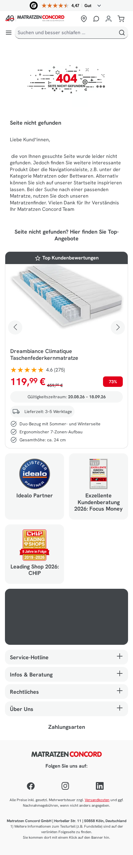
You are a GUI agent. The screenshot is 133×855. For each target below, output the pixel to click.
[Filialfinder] (84, 19)
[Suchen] (122, 32)
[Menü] (8, 32)
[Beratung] (96, 19)
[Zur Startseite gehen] (41, 19)
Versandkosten (97, 799)
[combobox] (65, 32)
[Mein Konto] (108, 19)
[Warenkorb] (121, 19)
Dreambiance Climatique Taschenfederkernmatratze (44, 354)
